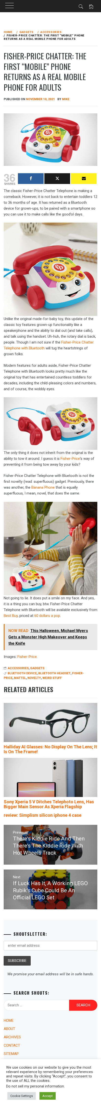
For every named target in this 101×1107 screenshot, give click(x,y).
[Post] (57, 178)
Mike (65, 99)
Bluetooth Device (22, 673)
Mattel (20, 678)
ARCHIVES (12, 1037)
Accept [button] (47, 1096)
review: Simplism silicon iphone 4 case (42, 815)
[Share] (31, 178)
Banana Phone (43, 487)
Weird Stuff (52, 678)
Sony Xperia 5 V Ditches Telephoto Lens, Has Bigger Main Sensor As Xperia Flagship (49, 804)
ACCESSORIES (18, 668)
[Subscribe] (84, 178)
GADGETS (37, 668)
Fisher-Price (70, 458)
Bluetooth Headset (54, 673)
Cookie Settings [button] (21, 1096)
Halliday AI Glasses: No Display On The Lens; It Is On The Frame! (50, 749)
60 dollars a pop (47, 615)
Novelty (34, 678)
